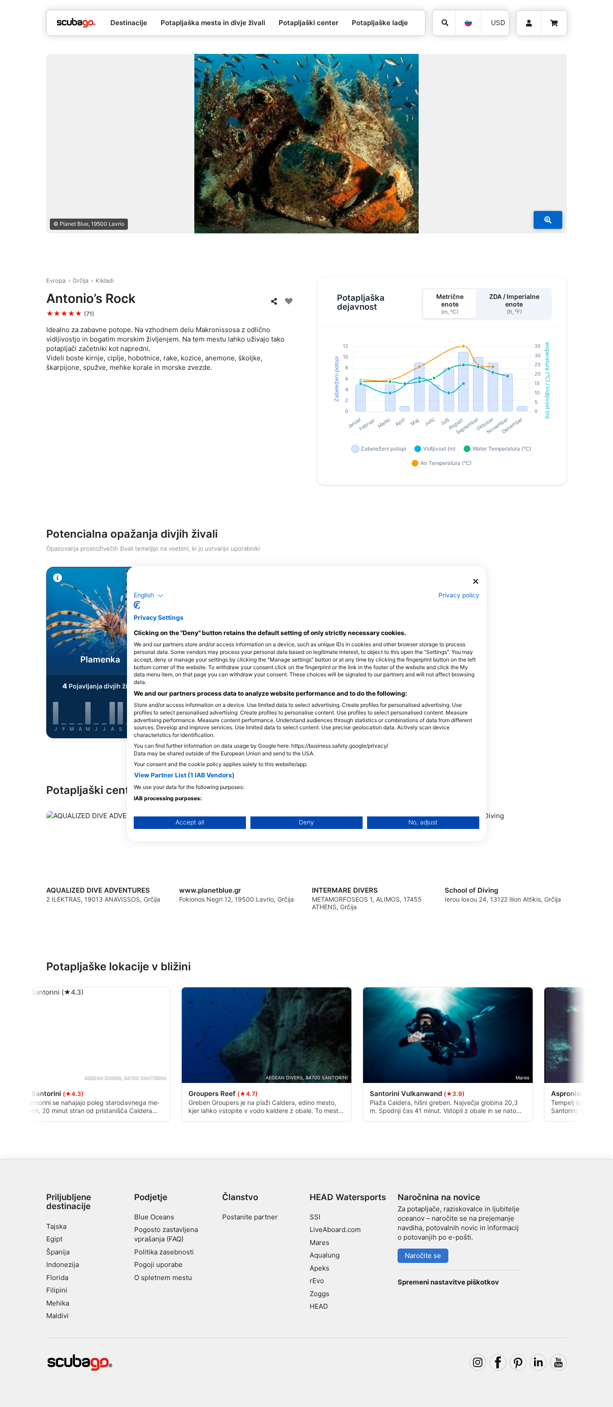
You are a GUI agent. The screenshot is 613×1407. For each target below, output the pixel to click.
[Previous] (46, 654)
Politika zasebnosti (164, 1252)
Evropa (56, 280)
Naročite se (423, 1255)
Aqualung (325, 1255)
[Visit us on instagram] (477, 1362)
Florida (57, 1277)
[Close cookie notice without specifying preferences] (475, 581)
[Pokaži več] (548, 220)
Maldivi (57, 1315)
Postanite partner (250, 1217)
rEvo (317, 1280)
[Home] (76, 23)
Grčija (80, 280)
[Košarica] (554, 23)
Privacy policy (458, 595)
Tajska (56, 1226)
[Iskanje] (444, 22)
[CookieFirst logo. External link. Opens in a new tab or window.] (137, 605)
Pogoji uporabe (158, 1264)
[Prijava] (529, 23)
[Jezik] (468, 22)
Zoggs (319, 1293)
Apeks (319, 1268)
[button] (149, 595)
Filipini (56, 1290)
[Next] (567, 654)
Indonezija (62, 1264)
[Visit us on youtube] (558, 1362)
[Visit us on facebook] (498, 1362)
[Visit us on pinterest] (518, 1362)
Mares (319, 1242)
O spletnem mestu (163, 1277)
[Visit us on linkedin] (538, 1362)
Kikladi (105, 280)
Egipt (54, 1239)
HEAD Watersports (348, 1197)
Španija (58, 1252)
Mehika (57, 1303)
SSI (315, 1217)
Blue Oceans (154, 1217)
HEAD (319, 1306)
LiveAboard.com (335, 1229)
